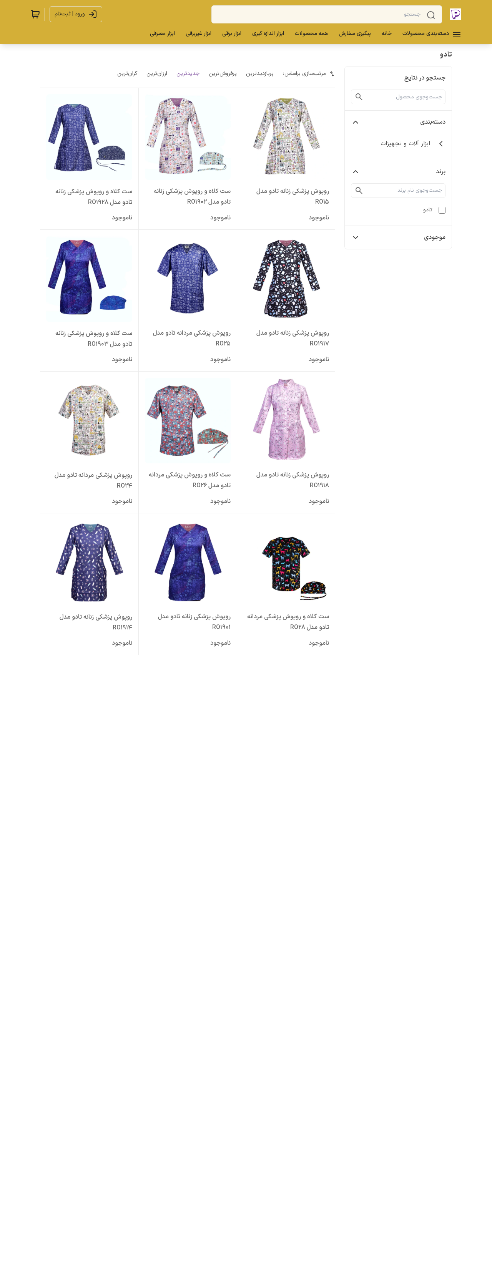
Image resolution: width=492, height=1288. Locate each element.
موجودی (434, 237)
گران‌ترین (127, 74)
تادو (427, 210)
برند (440, 171)
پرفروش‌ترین (223, 74)
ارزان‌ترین (156, 74)
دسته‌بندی (432, 122)
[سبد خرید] (35, 14)
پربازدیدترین (260, 74)
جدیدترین (187, 74)
